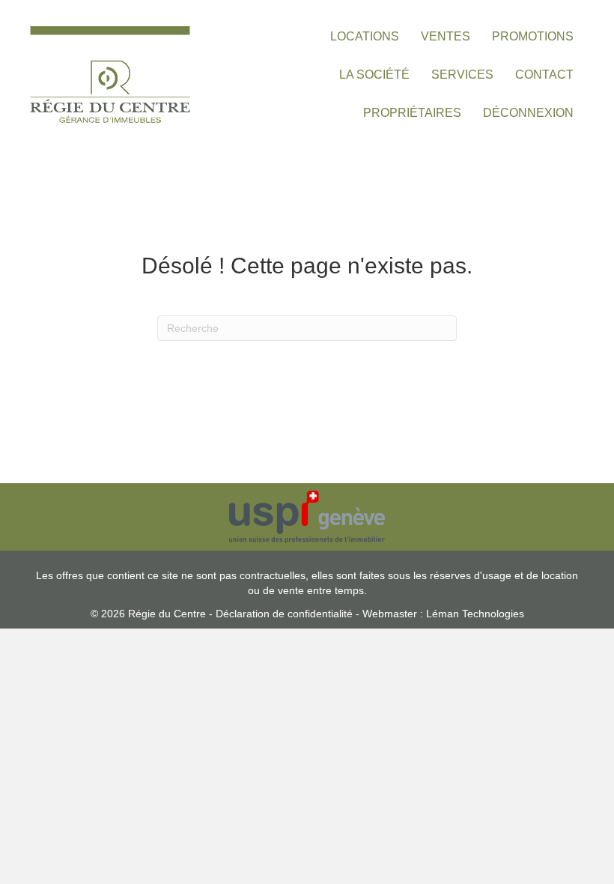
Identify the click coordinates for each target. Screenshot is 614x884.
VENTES (445, 36)
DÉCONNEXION (528, 112)
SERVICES (462, 74)
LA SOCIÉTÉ (374, 74)
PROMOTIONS (533, 36)
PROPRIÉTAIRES (412, 112)
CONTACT (544, 74)
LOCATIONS (364, 36)
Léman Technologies (475, 614)
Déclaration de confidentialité (284, 614)
